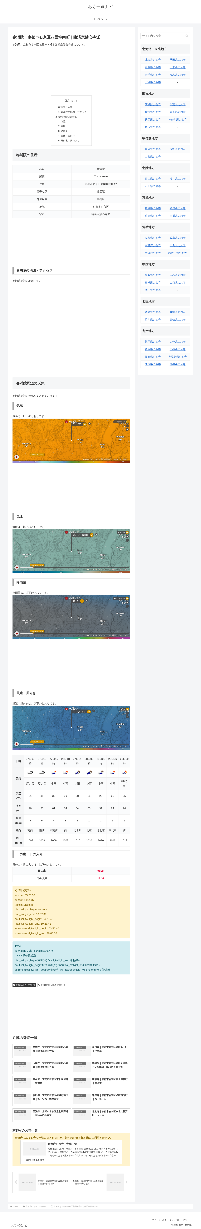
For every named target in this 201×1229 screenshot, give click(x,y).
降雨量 (64, 131)
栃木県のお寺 (153, 111)
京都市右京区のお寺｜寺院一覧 (53, 985)
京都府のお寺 (153, 245)
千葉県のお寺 (178, 104)
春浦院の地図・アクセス (74, 112)
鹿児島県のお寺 (177, 356)
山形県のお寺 (178, 67)
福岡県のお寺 (153, 341)
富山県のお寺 (153, 178)
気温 (63, 121)
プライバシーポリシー (180, 1220)
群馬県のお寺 (153, 119)
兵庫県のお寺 (178, 237)
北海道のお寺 (153, 59)
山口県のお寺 (178, 282)
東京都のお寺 (178, 111)
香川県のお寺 (153, 319)
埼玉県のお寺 (153, 127)
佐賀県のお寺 (153, 349)
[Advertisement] (71, 71)
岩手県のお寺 (153, 74)
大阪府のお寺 (153, 252)
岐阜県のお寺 (153, 208)
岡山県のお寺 (153, 290)
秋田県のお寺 (178, 59)
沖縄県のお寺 (178, 364)
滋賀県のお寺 (153, 237)
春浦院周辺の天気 (67, 116)
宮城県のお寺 (153, 82)
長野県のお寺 (178, 149)
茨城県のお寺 (153, 104)
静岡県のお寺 (153, 215)
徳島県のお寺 (153, 312)
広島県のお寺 (178, 274)
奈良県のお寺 (178, 245)
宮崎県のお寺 (178, 349)
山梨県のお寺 (153, 156)
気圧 (63, 126)
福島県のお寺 (178, 74)
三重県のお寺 (178, 215)
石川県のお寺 (153, 186)
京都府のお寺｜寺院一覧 (25, 985)
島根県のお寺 (153, 282)
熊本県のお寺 (153, 364)
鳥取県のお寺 (153, 274)
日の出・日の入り (70, 140)
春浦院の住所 (65, 107)
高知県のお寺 (178, 319)
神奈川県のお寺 (177, 119)
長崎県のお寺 (153, 356)
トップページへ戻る (157, 1220)
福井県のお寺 (178, 178)
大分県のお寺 (178, 341)
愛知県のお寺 (178, 208)
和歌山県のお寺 (177, 252)
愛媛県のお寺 (178, 312)
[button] (187, 36)
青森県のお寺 (153, 67)
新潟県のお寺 (153, 149)
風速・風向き (68, 135)
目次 (67, 100)
